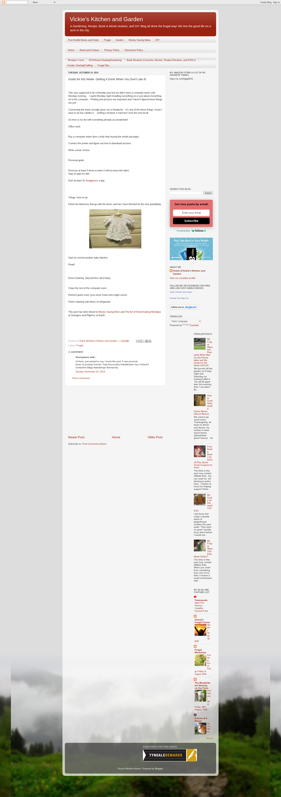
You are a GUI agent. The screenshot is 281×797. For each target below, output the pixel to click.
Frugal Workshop (200, 651)
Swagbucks (92, 180)
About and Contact (89, 50)
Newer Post (76, 437)
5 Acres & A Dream (201, 719)
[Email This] (137, 341)
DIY (157, 40)
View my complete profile (182, 278)
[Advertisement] (115, 410)
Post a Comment (81, 378)
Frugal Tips (103, 65)
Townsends (201, 600)
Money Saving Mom (110, 312)
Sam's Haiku (208, 727)
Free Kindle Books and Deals (83, 40)
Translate (194, 325)
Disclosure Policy (134, 50)
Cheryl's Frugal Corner (202, 621)
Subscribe (191, 220)
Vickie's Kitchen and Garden (106, 19)
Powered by (183, 230)
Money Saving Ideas (139, 40)
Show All (210, 738)
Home (71, 50)
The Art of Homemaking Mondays (143, 312)
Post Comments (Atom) (94, 444)
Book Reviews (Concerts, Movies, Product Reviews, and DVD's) (161, 60)
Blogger (159, 768)
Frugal (107, 40)
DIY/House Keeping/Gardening (105, 60)
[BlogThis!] (140, 341)
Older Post (155, 437)
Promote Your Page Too (179, 298)
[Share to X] (143, 341)
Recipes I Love (76, 60)
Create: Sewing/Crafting (80, 65)
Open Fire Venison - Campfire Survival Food (201, 607)
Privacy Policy (112, 50)
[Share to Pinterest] (150, 341)
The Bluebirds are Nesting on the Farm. (202, 685)
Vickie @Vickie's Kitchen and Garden (189, 272)
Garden (120, 40)
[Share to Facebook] (146, 341)
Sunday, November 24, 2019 (90, 371)
